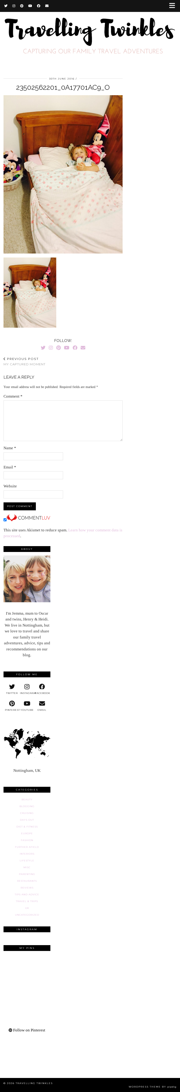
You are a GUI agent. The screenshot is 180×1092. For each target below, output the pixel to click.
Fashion (27, 840)
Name (10, 448)
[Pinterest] (22, 6)
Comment (13, 396)
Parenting (27, 874)
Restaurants (27, 880)
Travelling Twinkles (34, 1083)
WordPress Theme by (152, 1086)
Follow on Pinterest (28, 1030)
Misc (26, 867)
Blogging (26, 806)
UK (27, 908)
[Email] (47, 6)
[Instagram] (13, 6)
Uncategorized (27, 914)
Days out (27, 819)
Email (10, 467)
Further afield (27, 847)
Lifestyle (27, 860)
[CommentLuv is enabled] (28, 520)
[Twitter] (6, 6)
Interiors (27, 853)
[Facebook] (39, 6)
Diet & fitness (27, 826)
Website (10, 486)
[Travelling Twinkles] (90, 35)
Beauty (27, 799)
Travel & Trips (27, 901)
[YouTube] (30, 6)
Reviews (27, 887)
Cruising (27, 813)
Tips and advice (27, 894)
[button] (173, 6)
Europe (27, 833)
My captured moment (24, 361)
